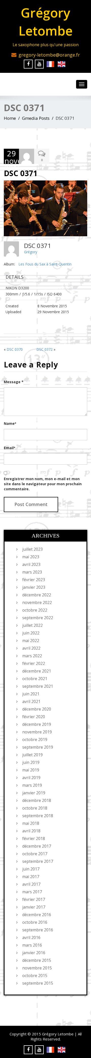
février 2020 (33, 716)
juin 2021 (30, 693)
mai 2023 (30, 556)
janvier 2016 (33, 952)
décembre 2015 (36, 960)
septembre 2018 (37, 815)
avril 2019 (31, 777)
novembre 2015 (37, 967)
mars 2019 (32, 785)
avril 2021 (31, 701)
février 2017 (33, 899)
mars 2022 (32, 655)
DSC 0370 (15, 349)
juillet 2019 (32, 754)
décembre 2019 (36, 724)
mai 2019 (30, 769)
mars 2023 (32, 572)
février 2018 (33, 838)
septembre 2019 (37, 747)
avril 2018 (31, 830)
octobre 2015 (34, 975)
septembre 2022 (37, 617)
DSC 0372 (44, 349)
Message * (14, 381)
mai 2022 (30, 640)
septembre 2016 (37, 929)
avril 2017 (31, 884)
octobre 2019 (34, 739)
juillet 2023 (32, 549)
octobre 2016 (34, 922)
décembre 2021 (36, 671)
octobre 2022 (34, 610)
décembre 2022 (36, 594)
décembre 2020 (36, 709)
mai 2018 (30, 823)
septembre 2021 (37, 686)
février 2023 (33, 579)
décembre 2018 (36, 800)
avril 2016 (31, 937)
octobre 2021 (34, 678)
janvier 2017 (33, 907)
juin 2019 (30, 762)
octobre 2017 (34, 853)
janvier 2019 (33, 792)
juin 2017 (30, 868)
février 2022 (33, 663)
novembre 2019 (37, 731)
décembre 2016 (36, 914)
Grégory (30, 251)
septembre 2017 (37, 861)
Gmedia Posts (36, 118)
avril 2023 (31, 564)
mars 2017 (32, 891)
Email (9, 447)
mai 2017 (30, 876)
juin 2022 (30, 632)
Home (10, 118)
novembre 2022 (37, 602)
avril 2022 (31, 648)
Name (10, 423)
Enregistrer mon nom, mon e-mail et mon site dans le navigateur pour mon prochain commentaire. (43, 483)
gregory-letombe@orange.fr (49, 55)
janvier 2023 (33, 587)
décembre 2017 (36, 846)
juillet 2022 (32, 625)
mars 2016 (32, 945)
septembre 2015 (37, 983)
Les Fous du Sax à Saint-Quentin (45, 264)
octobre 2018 (34, 808)
